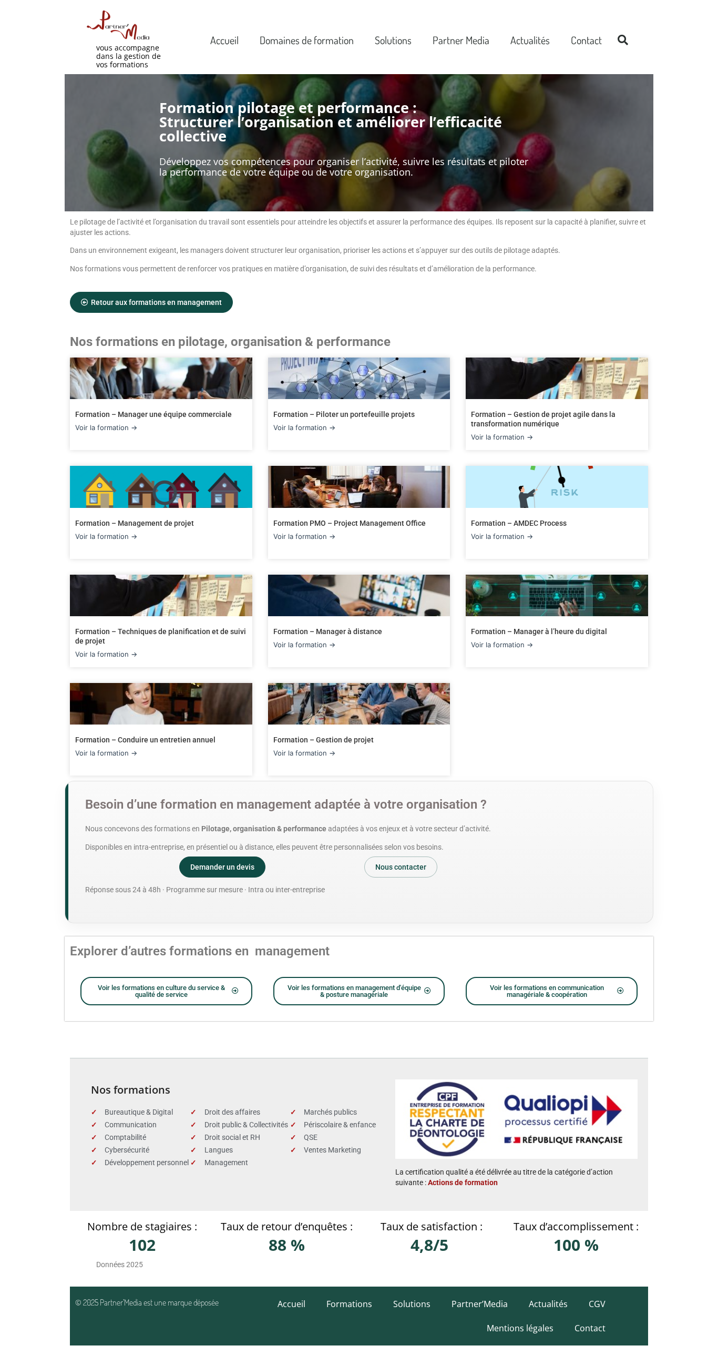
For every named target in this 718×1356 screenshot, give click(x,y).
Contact (586, 40)
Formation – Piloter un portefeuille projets (344, 414)
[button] (622, 39)
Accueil (224, 40)
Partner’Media (480, 1304)
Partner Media (461, 40)
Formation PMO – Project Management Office (349, 523)
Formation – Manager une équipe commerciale (153, 414)
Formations (349, 1304)
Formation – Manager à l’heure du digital (539, 631)
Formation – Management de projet (134, 523)
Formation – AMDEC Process (519, 523)
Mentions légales (520, 1328)
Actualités (530, 40)
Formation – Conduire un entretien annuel (145, 740)
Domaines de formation (307, 40)
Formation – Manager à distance (327, 631)
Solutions (393, 40)
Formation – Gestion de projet (323, 740)
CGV (597, 1304)
